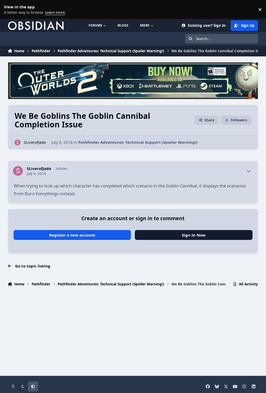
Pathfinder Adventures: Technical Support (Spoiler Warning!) (137, 142)
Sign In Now (193, 235)
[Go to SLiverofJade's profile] (18, 143)
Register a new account (72, 235)
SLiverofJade (35, 142)
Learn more (10, 9)
